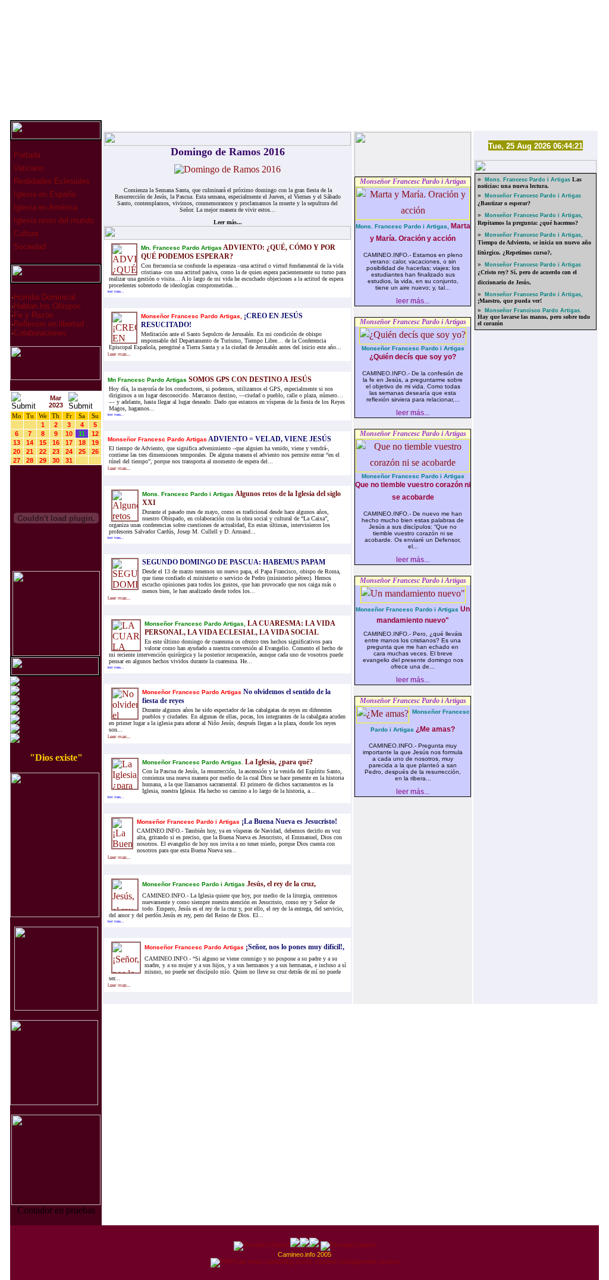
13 (16, 442)
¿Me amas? (434, 729)
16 (55, 442)
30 (55, 460)
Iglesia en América (44, 207)
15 (42, 442)
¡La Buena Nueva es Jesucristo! (288, 821)
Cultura (24, 233)
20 (16, 451)
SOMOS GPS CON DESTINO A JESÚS (249, 379)
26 (95, 451)
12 (95, 433)
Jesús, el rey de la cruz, (280, 884)
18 (82, 442)
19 (95, 442)
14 (29, 442)
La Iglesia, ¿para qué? (278, 762)
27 (16, 460)
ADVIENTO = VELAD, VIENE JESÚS (269, 439)
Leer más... (228, 222)
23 (55, 451)
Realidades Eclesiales (50, 181)
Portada (25, 154)
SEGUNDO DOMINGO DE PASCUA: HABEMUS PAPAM (233, 562)
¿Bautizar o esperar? (504, 203)
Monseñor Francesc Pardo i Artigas (413, 181)
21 (29, 451)
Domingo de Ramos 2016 (228, 152)
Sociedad (28, 246)
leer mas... (116, 291)
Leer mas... (119, 354)
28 (29, 460)
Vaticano (27, 168)
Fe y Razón (34, 314)
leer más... (412, 301)
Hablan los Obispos (47, 306)
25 (82, 451)
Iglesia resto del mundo (52, 220)
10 (69, 433)
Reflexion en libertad (49, 323)
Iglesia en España (43, 194)
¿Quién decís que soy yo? (412, 357)
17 (69, 442)
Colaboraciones (40, 332)
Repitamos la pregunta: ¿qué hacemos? (528, 222)
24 (69, 451)
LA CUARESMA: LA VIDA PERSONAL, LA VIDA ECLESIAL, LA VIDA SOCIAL (240, 627)
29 (42, 460)
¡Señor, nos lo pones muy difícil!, (294, 947)
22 (42, 451)
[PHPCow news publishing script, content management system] (305, 1261)
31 (69, 460)
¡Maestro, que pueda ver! (510, 300)
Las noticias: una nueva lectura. (530, 182)
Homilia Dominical (45, 297)
